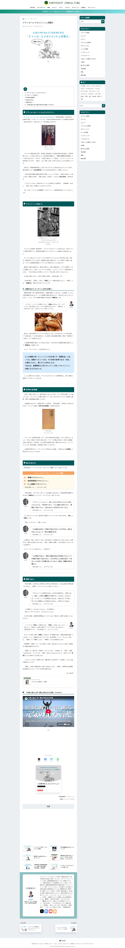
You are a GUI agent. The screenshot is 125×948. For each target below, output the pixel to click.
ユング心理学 (84, 49)
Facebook (46, 913)
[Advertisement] (48, 73)
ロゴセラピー (91, 93)
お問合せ (83, 7)
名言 (99, 93)
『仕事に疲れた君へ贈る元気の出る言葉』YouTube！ (39, 104)
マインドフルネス (84, 91)
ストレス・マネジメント (96, 85)
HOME (63, 940)
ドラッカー (67, 799)
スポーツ (82, 88)
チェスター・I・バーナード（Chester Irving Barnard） (39, 117)
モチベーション (85, 46)
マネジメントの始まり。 (32, 95)
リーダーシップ (70, 796)
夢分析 (82, 96)
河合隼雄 (83, 68)
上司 (73, 799)
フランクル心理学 (86, 42)
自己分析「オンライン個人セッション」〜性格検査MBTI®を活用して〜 (62, 11)
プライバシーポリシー (88, 943)
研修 (48, 7)
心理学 (82, 62)
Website (55, 913)
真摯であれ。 (29, 102)
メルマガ (67, 7)
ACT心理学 (83, 85)
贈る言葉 (83, 75)
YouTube (50, 913)
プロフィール (75, 7)
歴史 (90, 96)
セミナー (54, 7)
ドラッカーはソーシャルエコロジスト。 (36, 92)
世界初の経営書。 (30, 97)
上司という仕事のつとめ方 (88, 59)
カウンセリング (41, 7)
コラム (60, 7)
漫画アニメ (99, 96)
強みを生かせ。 (29, 99)
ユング (98, 91)
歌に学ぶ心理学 (85, 65)
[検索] (102, 21)
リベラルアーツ (85, 55)
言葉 (82, 99)
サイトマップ (91, 7)
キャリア (83, 36)
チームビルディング (90, 88)
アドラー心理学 (85, 32)
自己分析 (32, 7)
